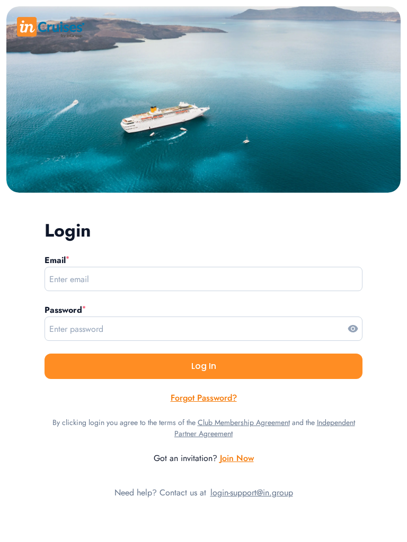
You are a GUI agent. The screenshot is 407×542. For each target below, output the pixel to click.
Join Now (237, 458)
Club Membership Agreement (244, 422)
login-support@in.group (251, 492)
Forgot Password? (204, 398)
